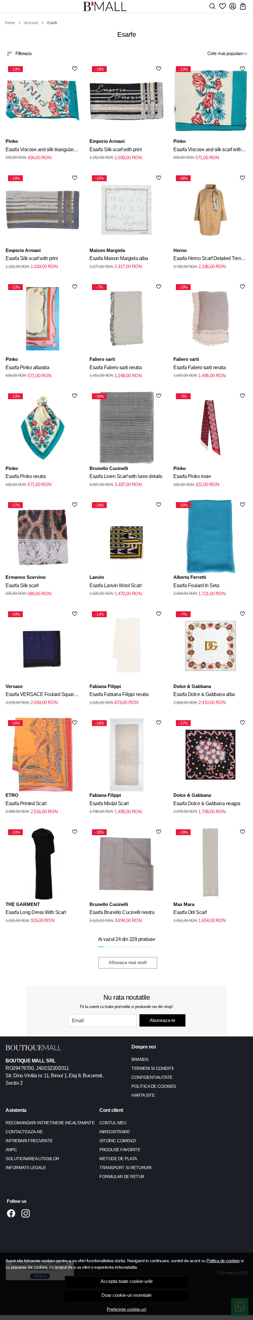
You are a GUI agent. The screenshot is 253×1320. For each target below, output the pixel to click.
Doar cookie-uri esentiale (126, 1295)
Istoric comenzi (117, 1140)
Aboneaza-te (162, 1020)
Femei (10, 23)
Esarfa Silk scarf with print (115, 149)
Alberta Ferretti (189, 577)
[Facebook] (13, 1213)
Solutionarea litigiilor (32, 1158)
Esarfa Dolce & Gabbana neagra (206, 803)
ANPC (11, 1149)
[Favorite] (222, 6)
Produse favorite (119, 1149)
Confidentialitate (151, 1077)
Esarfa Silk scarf (22, 585)
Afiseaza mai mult (128, 962)
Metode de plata (118, 1158)
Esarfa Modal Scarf (108, 803)
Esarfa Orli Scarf (190, 912)
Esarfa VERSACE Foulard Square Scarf (41, 695)
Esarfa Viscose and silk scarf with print (207, 150)
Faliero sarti (102, 359)
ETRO (12, 795)
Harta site (143, 1095)
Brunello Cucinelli (108, 468)
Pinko (12, 141)
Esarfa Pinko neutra (26, 476)
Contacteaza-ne (24, 1131)
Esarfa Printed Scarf (26, 803)
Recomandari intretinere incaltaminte (50, 1122)
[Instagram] (27, 1213)
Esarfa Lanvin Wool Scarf (115, 585)
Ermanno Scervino (26, 577)
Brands (139, 1059)
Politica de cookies (223, 1260)
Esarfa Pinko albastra (27, 367)
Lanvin (96, 577)
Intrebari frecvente (29, 1140)
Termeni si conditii (152, 1068)
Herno (180, 250)
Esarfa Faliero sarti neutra (115, 367)
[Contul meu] (232, 6)
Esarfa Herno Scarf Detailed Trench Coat (209, 259)
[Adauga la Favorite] (74, 68)
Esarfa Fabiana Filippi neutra (119, 694)
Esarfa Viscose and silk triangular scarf (39, 150)
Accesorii (31, 23)
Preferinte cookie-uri (126, 1309)
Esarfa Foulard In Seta (196, 585)
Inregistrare (114, 1131)
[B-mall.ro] (104, 6)
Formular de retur (121, 1176)
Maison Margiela (107, 250)
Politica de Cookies (153, 1086)
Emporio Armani (107, 141)
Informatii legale (26, 1167)
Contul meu (112, 1122)
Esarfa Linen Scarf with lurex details (125, 476)
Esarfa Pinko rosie (192, 476)
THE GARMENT (23, 904)
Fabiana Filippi (105, 686)
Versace (14, 686)
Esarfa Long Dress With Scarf (36, 912)
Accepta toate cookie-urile (127, 1281)
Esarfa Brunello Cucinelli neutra (121, 912)
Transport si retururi (125, 1167)
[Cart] (242, 6)
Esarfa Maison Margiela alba (118, 258)
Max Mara (183, 904)
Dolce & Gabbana (192, 686)
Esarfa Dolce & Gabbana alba (204, 694)
